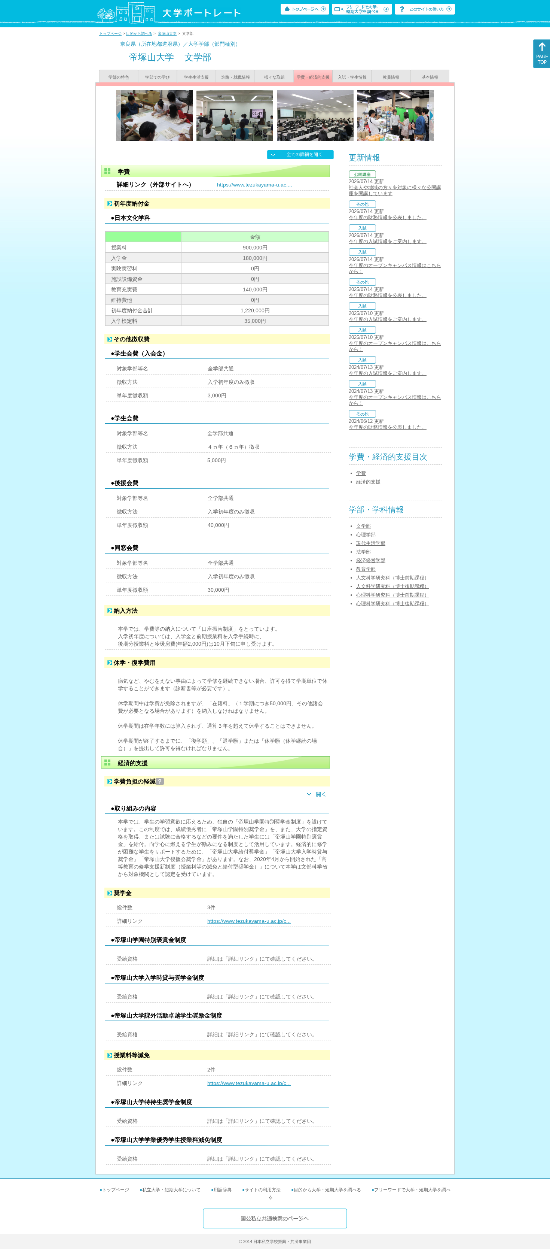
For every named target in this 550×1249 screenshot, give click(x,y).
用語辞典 (223, 1189)
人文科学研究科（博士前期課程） (392, 577)
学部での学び (157, 77)
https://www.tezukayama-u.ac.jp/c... (249, 921)
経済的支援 (368, 482)
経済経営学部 (370, 560)
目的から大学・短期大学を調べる (327, 1189)
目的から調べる (139, 33)
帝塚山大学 (167, 33)
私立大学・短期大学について (171, 1189)
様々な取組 (274, 77)
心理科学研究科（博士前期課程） (392, 595)
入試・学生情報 (352, 77)
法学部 (363, 552)
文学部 (363, 526)
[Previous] (118, 115)
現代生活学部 (370, 543)
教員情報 (391, 77)
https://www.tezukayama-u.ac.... (254, 185)
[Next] (431, 115)
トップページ (110, 33)
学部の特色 (119, 77)
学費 (361, 473)
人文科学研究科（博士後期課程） (392, 586)
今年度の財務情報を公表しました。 (388, 217)
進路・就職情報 (235, 77)
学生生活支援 (196, 77)
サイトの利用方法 (263, 1189)
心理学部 (366, 534)
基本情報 (430, 77)
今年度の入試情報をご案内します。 (388, 241)
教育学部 (366, 569)
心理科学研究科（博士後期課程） (392, 603)
